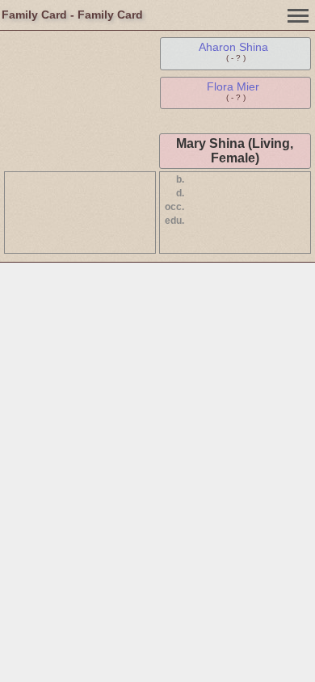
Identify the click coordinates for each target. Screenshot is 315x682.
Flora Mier (233, 86)
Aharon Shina (233, 46)
